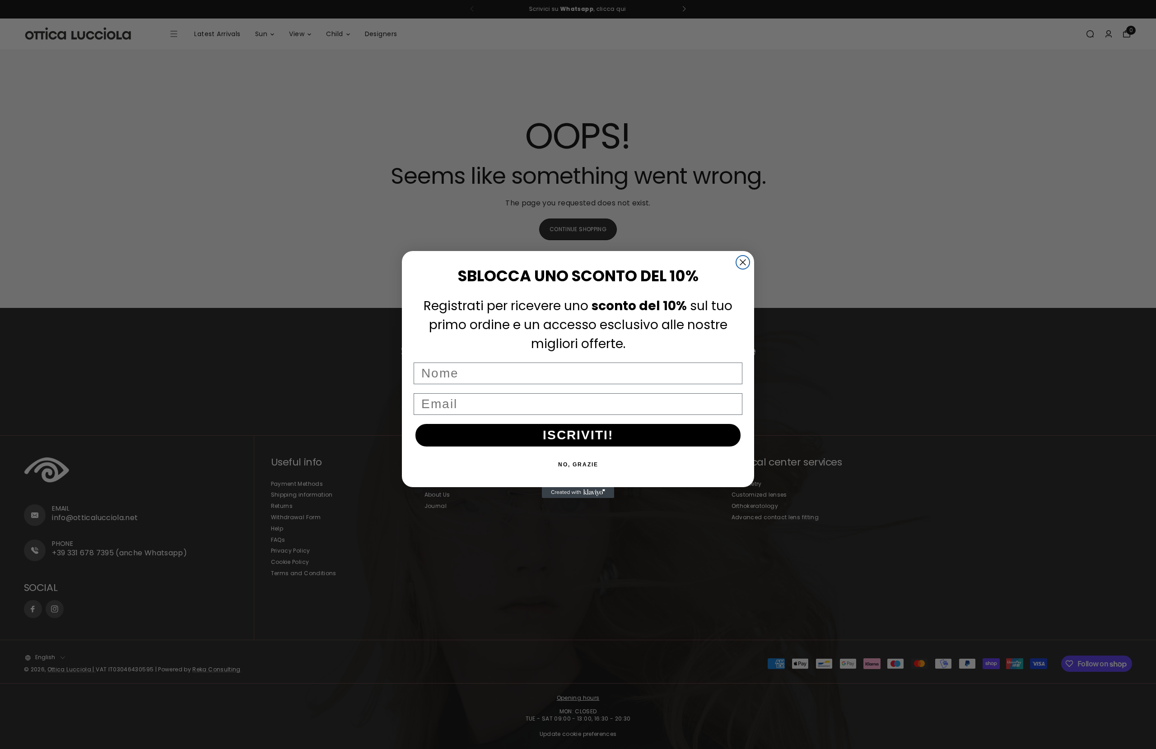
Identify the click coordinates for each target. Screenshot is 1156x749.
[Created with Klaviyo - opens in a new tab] (578, 492)
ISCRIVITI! (578, 435)
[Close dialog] (743, 262)
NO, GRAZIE (578, 464)
